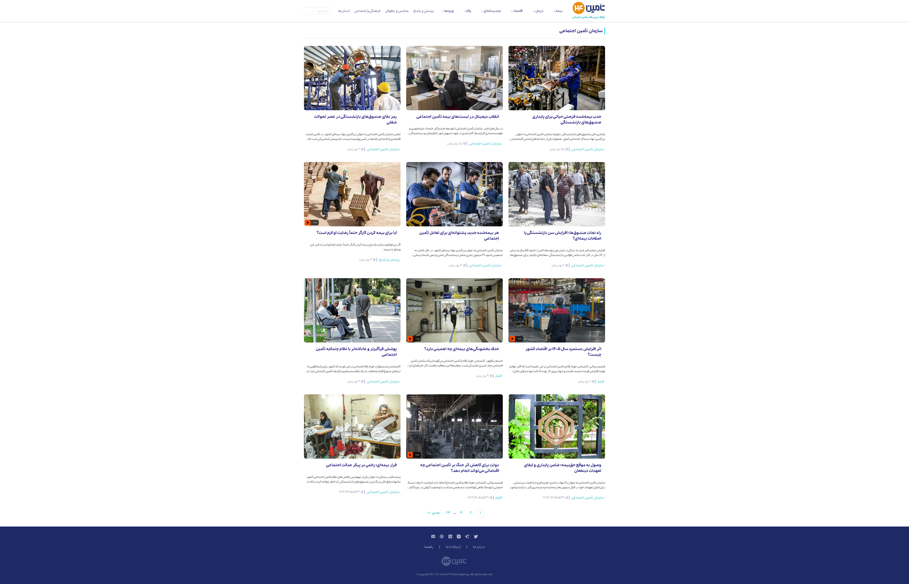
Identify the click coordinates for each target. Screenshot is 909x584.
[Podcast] (441, 536)
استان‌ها (344, 11)
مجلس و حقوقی (397, 11)
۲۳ (448, 512)
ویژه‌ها (449, 11)
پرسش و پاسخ (423, 11)
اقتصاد (518, 11)
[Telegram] (467, 536)
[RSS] (450, 536)
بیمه (559, 11)
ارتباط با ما (453, 546)
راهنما (428, 546)
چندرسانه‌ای (492, 11)
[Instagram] (458, 536)
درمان (539, 11)
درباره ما (479, 546)
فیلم (601, 381)
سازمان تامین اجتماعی (587, 149)
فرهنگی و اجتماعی (367, 11)
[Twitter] (475, 536)
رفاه (468, 11)
